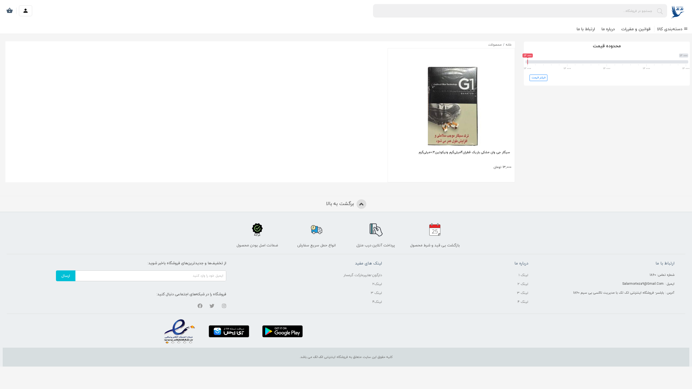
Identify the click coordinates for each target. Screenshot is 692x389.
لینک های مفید (368, 263)
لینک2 (377, 284)
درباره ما (608, 29)
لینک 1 (523, 275)
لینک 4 (523, 302)
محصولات (495, 45)
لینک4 (377, 302)
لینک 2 (522, 284)
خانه (509, 45)
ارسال (65, 275)
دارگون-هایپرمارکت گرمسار (363, 275)
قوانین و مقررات (636, 29)
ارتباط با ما (586, 29)
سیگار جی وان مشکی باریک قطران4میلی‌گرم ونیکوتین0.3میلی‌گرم (464, 152)
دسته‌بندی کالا (670, 29)
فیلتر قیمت (538, 77)
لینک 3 (522, 293)
